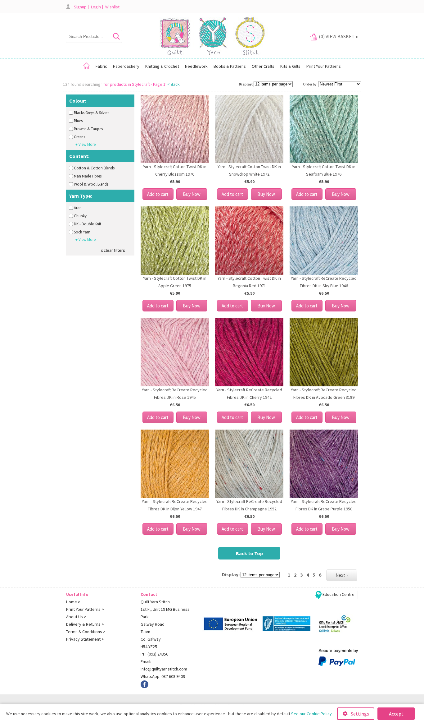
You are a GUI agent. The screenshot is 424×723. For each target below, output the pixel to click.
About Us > (76, 616)
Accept (396, 714)
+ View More (85, 144)
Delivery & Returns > (85, 624)
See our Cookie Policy (311, 713)
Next (340, 575)
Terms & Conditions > (86, 631)
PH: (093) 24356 (154, 654)
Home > (73, 602)
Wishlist (112, 7)
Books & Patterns (230, 66)
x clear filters (113, 250)
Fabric (101, 66)
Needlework (196, 66)
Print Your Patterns (323, 66)
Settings (360, 714)
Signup (80, 7)
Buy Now (192, 194)
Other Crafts (263, 66)
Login (96, 7)
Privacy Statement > (85, 639)
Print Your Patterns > (85, 609)
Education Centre (338, 594)
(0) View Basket (337, 36)
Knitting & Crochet (162, 66)
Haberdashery (126, 66)
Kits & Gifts (290, 66)
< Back (173, 84)
